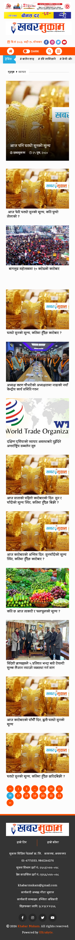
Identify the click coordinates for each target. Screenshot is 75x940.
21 (51, 796)
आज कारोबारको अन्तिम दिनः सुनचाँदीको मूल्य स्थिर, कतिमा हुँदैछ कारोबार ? (36, 557)
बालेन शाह (28, 59)
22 (59, 796)
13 (43, 789)
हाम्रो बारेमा (53, 842)
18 (26, 796)
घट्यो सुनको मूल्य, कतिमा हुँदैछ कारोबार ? (34, 333)
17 (18, 796)
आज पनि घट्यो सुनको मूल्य (30, 146)
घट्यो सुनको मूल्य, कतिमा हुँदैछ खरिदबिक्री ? (36, 777)
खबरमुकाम (19, 153)
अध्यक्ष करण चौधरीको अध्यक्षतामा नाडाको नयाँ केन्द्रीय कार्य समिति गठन (37, 388)
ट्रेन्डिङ (8, 59)
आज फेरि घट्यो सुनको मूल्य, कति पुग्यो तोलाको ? (32, 215)
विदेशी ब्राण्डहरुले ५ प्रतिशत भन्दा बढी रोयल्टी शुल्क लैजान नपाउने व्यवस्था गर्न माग (35, 666)
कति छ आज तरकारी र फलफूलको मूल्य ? (33, 612)
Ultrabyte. (46, 933)
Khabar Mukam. (29, 926)
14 (51, 789)
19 (34, 796)
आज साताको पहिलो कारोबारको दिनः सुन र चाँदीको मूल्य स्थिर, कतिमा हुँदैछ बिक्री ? (34, 501)
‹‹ (10, 789)
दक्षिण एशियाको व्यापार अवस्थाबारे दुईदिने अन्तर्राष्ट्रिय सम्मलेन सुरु (34, 444)
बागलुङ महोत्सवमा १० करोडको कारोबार (33, 269)
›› (10, 803)
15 (59, 789)
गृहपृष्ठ (11, 72)
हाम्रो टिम (22, 842)
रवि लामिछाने (48, 59)
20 (43, 796)
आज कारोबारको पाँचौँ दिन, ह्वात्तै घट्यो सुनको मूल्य (35, 723)
